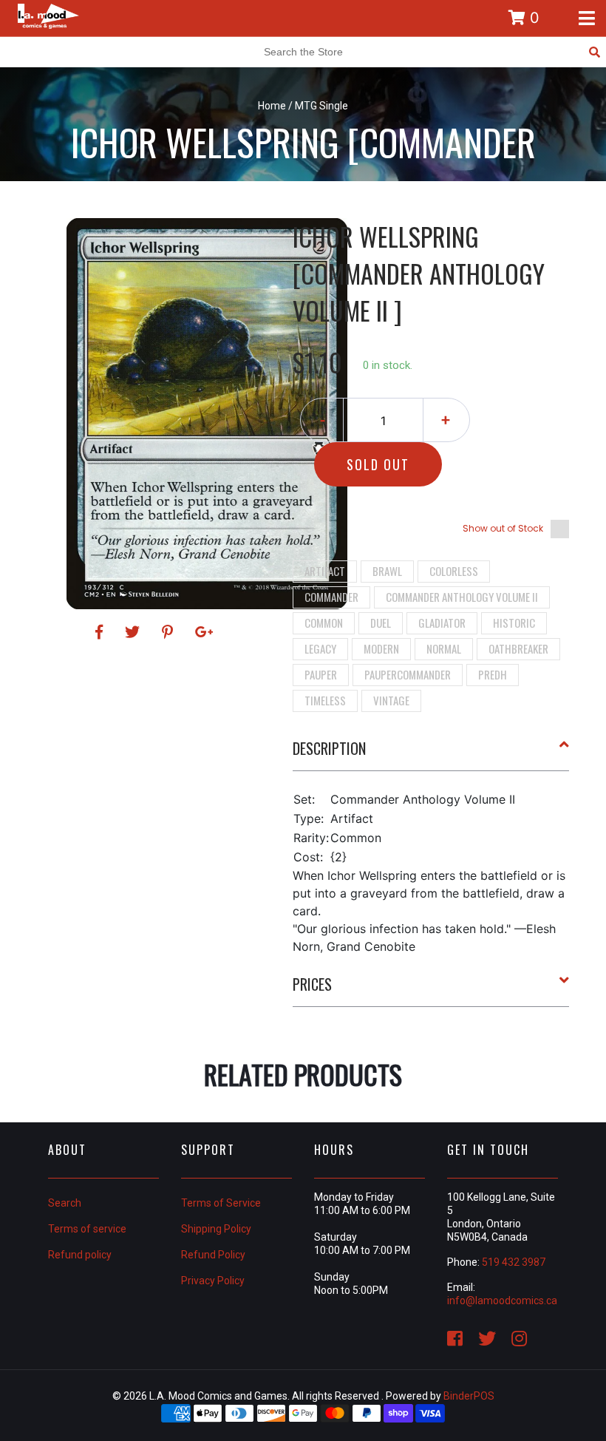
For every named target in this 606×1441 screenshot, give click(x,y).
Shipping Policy (216, 1229)
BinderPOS (468, 1396)
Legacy (320, 648)
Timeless (325, 700)
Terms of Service (221, 1203)
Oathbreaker (518, 648)
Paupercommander (407, 674)
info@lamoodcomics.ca (502, 1300)
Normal (443, 648)
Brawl (387, 571)
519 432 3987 (513, 1262)
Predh (492, 674)
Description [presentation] (329, 748)
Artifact (324, 571)
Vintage (391, 700)
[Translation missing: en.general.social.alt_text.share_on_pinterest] (169, 632)
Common (323, 622)
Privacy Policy (213, 1280)
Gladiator (442, 622)
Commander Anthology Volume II (462, 597)
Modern (381, 648)
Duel (380, 622)
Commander (331, 597)
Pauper (320, 674)
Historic (514, 622)
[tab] (431, 754)
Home (272, 106)
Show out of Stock (503, 528)
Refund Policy (213, 1255)
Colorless (453, 571)
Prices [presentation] (312, 984)
